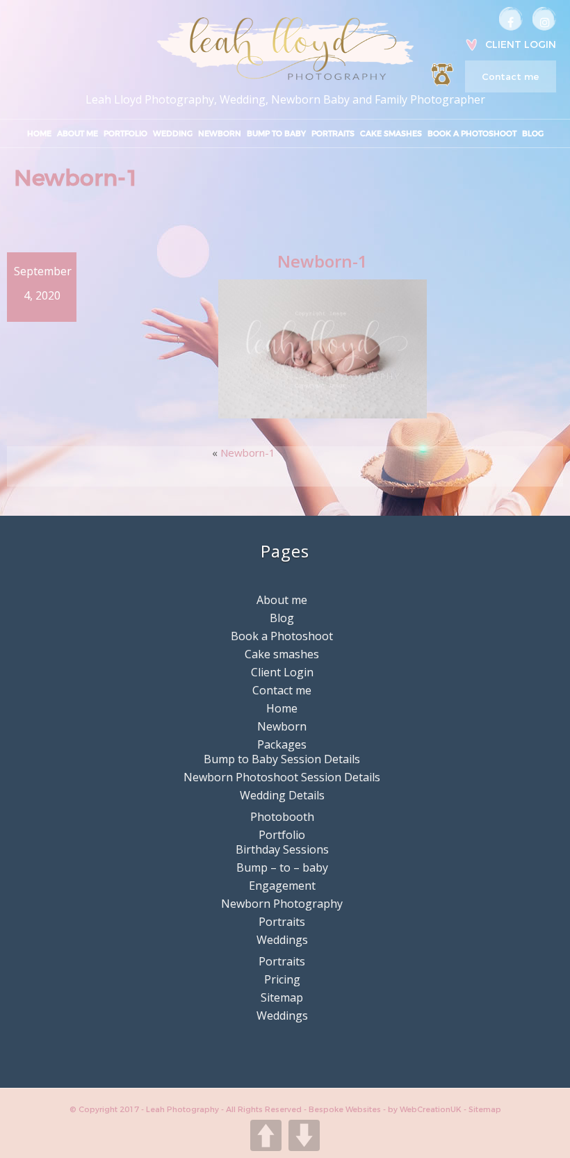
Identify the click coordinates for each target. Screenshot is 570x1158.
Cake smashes (391, 133)
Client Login (520, 44)
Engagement (282, 885)
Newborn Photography (282, 903)
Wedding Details (282, 795)
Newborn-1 (247, 452)
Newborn (219, 133)
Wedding (173, 133)
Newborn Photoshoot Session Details (282, 777)
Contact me (510, 76)
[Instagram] (544, 19)
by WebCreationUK (426, 1109)
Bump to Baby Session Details (282, 759)
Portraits (333, 133)
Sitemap (282, 997)
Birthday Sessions (282, 849)
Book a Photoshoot (471, 133)
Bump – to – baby (282, 867)
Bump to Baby (276, 133)
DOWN (304, 1135)
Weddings (282, 939)
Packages (282, 744)
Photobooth (282, 816)
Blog (533, 133)
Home (39, 133)
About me (77, 133)
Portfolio (125, 133)
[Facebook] (511, 19)
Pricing (282, 979)
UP (266, 1135)
